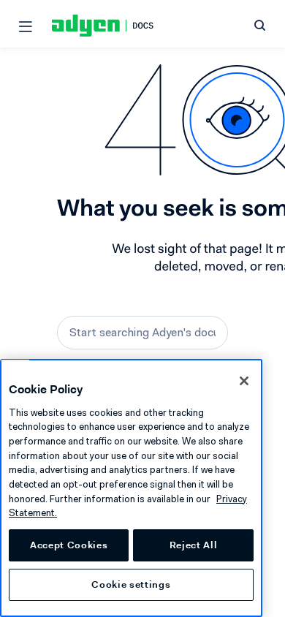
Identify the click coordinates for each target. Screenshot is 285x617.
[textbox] (142, 332)
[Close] (244, 381)
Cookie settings (130, 584)
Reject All (194, 545)
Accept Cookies (68, 545)
